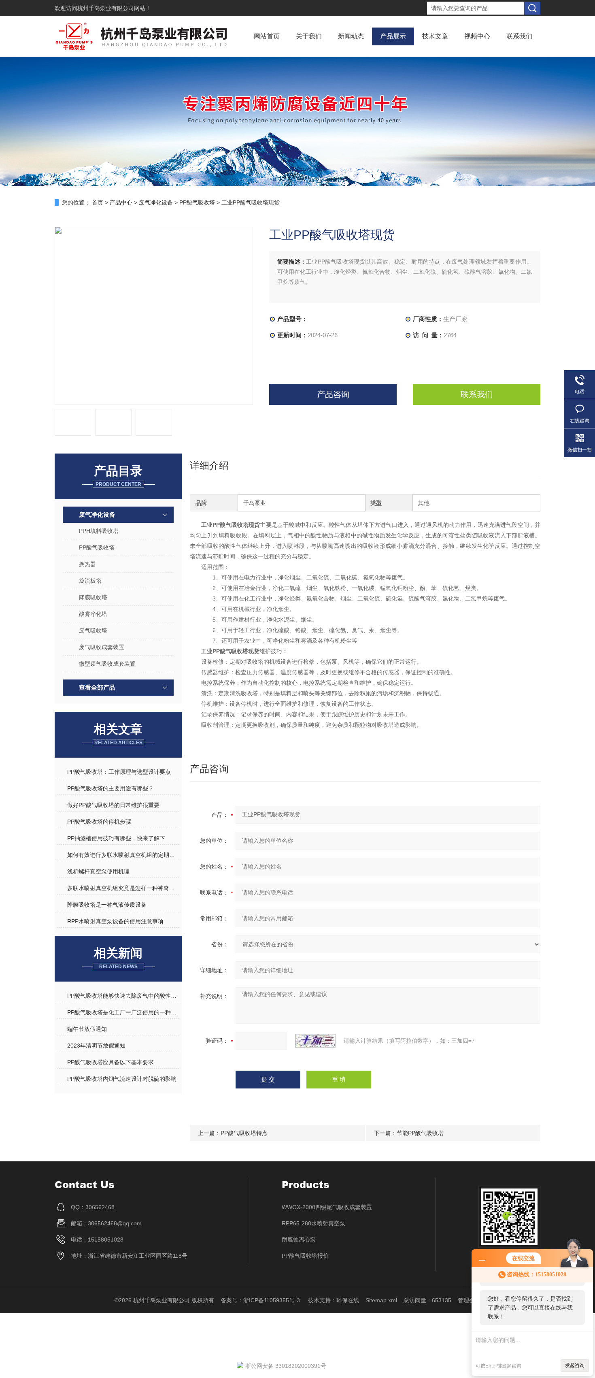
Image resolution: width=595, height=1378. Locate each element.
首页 (97, 202)
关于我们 (309, 36)
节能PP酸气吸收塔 (420, 1133)
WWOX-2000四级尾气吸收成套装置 (327, 1207)
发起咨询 (574, 1365)
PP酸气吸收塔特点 (244, 1133)
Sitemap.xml (381, 1300)
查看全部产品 (97, 687)
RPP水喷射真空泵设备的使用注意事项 (115, 921)
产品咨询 (333, 394)
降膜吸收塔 (93, 597)
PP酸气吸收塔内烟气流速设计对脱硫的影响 (121, 1079)
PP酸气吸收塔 (197, 202)
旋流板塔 (90, 580)
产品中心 (121, 202)
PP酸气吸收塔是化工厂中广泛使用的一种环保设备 (123, 1012)
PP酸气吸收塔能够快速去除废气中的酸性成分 (123, 996)
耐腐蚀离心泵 (299, 1239)
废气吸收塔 (93, 630)
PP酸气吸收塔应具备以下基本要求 (110, 1062)
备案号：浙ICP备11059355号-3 (261, 1300)
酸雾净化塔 (93, 614)
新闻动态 (351, 36)
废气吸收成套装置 (101, 647)
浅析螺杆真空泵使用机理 (98, 871)
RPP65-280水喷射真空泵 (313, 1223)
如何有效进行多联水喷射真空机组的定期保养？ (123, 855)
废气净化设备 (156, 202)
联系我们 (519, 36)
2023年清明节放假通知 (96, 1045)
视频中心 (477, 36)
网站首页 (267, 36)
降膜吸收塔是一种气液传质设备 (107, 904)
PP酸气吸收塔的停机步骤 (99, 821)
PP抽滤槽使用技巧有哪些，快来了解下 (116, 838)
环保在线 (347, 1300)
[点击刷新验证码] (315, 1041)
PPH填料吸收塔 (99, 531)
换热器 (87, 564)
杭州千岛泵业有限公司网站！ (114, 8)
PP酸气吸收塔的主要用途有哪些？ (110, 788)
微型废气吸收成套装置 (107, 663)
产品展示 (393, 36)
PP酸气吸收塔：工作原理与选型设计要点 (119, 772)
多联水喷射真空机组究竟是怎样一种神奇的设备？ (123, 888)
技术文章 (435, 36)
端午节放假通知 (87, 1029)
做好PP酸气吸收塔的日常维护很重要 (113, 805)
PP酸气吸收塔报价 (305, 1255)
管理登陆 (469, 1300)
